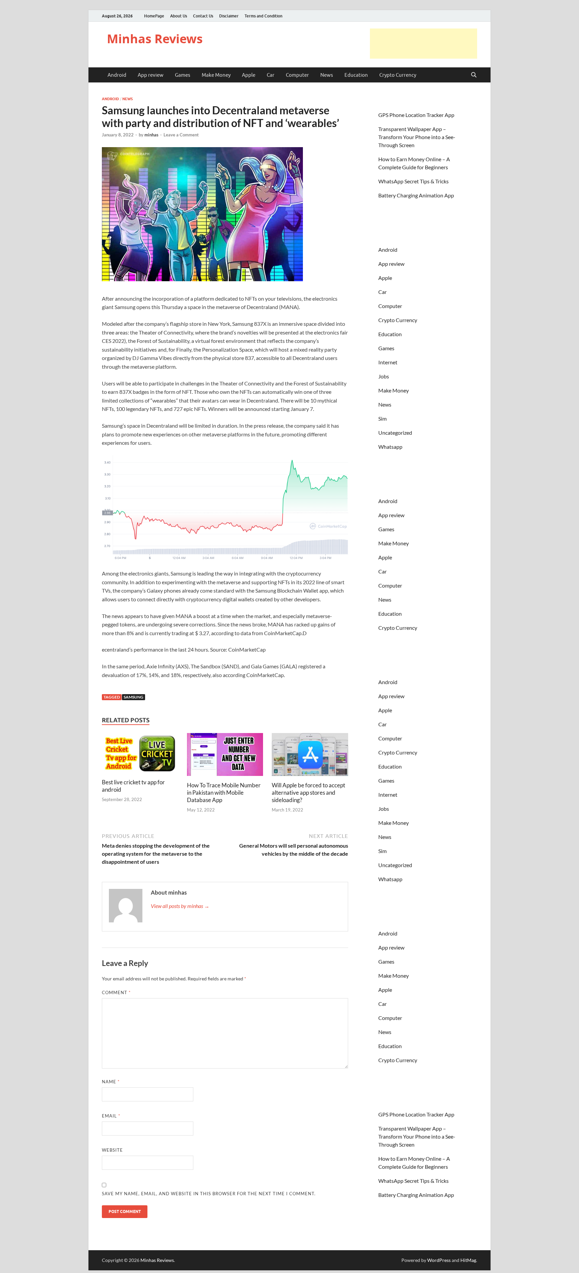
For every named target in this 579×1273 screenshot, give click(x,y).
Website (112, 1150)
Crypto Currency (397, 75)
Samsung (133, 697)
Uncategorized (395, 432)
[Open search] (474, 75)
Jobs (383, 376)
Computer (297, 75)
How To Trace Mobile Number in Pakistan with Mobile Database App (224, 792)
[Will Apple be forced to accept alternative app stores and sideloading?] (310, 756)
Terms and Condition (263, 15)
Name (111, 1081)
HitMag (468, 1260)
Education (356, 75)
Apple (248, 75)
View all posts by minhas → (180, 906)
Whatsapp (390, 446)
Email (111, 1115)
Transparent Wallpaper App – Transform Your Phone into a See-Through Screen (416, 137)
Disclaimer (229, 15)
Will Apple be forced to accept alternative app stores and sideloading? (308, 792)
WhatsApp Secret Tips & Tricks (413, 181)
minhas (151, 134)
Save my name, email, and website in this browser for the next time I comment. (209, 1193)
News (326, 75)
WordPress (439, 1260)
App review (151, 75)
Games (182, 75)
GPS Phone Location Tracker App (416, 115)
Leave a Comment (181, 134)
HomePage (154, 15)
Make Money (216, 75)
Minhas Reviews (155, 39)
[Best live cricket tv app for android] (140, 755)
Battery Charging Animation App (416, 195)
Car (270, 75)
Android (117, 75)
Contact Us (203, 15)
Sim (382, 418)
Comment (116, 992)
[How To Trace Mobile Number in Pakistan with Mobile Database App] (225, 756)
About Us (178, 15)
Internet (387, 362)
